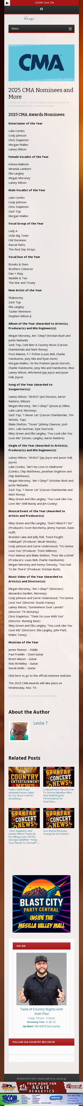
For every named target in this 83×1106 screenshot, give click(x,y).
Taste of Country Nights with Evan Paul (41, 1011)
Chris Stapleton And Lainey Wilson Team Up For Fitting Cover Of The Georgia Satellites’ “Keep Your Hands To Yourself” (24, 836)
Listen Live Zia (44, 2)
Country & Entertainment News (38, 696)
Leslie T (25, 102)
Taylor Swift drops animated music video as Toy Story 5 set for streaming (21, 794)
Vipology (61, 1078)
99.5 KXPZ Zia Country (47, 1026)
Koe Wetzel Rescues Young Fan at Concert (56, 832)
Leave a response (44, 106)
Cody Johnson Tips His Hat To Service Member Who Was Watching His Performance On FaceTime (58, 795)
